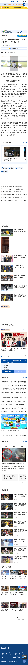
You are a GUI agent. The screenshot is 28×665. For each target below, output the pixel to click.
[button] (21, 1)
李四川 (6, 367)
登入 (26, 1)
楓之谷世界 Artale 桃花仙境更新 (22, 593)
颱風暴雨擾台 (11, 5)
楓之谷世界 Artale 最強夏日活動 (10, 430)
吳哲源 (25, 74)
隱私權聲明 (3, 661)
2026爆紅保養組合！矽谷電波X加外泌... (13, 191)
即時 (5, 5)
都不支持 (6, 369)
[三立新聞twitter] (19, 653)
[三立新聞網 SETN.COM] (1, 4)
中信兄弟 (4, 101)
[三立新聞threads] (23, 653)
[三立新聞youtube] (2, 653)
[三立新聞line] (15, 653)
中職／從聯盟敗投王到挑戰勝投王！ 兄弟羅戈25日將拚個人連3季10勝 (13, 593)
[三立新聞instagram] (10, 653)
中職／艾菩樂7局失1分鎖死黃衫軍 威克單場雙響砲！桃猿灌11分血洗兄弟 (22, 577)
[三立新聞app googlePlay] (17, 657)
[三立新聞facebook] (6, 653)
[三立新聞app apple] (6, 657)
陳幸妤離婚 (19, 5)
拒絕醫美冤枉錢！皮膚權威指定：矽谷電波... (14, 194)
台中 (6, 446)
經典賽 (10, 74)
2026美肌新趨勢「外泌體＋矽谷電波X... (13, 197)
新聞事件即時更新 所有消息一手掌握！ (13, 186)
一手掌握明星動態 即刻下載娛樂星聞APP (13, 189)
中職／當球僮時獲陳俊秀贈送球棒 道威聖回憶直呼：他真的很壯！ (4, 609)
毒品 (14, 446)
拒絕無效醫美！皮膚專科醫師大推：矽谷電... (14, 200)
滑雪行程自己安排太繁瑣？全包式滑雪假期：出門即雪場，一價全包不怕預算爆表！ (13, 577)
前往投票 (20, 371)
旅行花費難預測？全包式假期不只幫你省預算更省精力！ (4, 593)
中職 (12, 108)
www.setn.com (15, 661)
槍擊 (22, 446)
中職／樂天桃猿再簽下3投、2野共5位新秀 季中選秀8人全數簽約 (22, 609)
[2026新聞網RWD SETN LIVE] (2, 1)
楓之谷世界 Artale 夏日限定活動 (13, 609)
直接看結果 (8, 371)
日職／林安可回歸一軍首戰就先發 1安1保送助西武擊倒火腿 (4, 577)
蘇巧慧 (6, 365)
